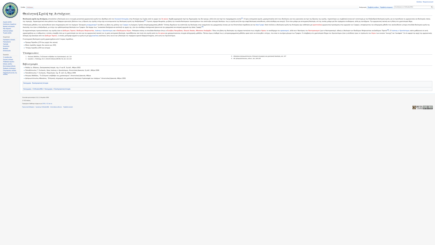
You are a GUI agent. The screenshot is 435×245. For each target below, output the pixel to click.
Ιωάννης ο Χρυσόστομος (104, 30)
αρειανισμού (284, 30)
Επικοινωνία (7, 50)
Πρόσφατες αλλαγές (9, 39)
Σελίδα (23, 7)
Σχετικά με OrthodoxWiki (42, 107)
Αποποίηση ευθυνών (56, 107)
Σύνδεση (419, 2)
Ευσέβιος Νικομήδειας (175, 30)
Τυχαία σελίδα (7, 33)
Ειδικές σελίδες (7, 64)
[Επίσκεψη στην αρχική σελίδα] (10, 9)
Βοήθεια (5, 48)
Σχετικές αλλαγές (8, 59)
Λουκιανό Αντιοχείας (122, 19)
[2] (145, 21)
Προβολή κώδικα (373, 7)
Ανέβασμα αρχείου (8, 61)
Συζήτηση (30, 7)
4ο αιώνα (161, 33)
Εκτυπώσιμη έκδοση (9, 66)
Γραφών (126, 25)
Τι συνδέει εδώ (7, 57)
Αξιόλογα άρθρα (8, 31)
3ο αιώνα (164, 19)
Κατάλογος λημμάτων (9, 24)
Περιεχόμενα (7, 42)
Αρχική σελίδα (7, 22)
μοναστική (94, 36)
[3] (202, 26)
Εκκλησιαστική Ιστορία (40, 83)
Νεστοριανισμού (314, 30)
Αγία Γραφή (260, 25)
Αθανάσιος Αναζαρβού (203, 30)
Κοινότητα (6, 46)
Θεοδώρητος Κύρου (124, 30)
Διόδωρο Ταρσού (51, 36)
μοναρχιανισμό (91, 25)
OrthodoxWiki (38, 89)
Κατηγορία (27, 83)
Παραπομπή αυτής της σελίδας (10, 73)
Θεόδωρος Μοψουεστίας (85, 30)
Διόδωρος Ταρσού (69, 30)
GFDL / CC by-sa (47, 103)
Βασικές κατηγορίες (9, 26)
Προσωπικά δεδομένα (28, 107)
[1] (242, 18)
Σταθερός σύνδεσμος (9, 68)
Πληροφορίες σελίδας (9, 70)
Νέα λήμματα (7, 28)
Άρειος (263, 30)
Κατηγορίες (27, 89)
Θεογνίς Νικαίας (189, 30)
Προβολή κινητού (68, 107)
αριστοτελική (317, 25)
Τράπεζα (5, 44)
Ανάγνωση (362, 7)
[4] (388, 30)
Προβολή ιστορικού (386, 7)
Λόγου (373, 33)
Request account (428, 2)
